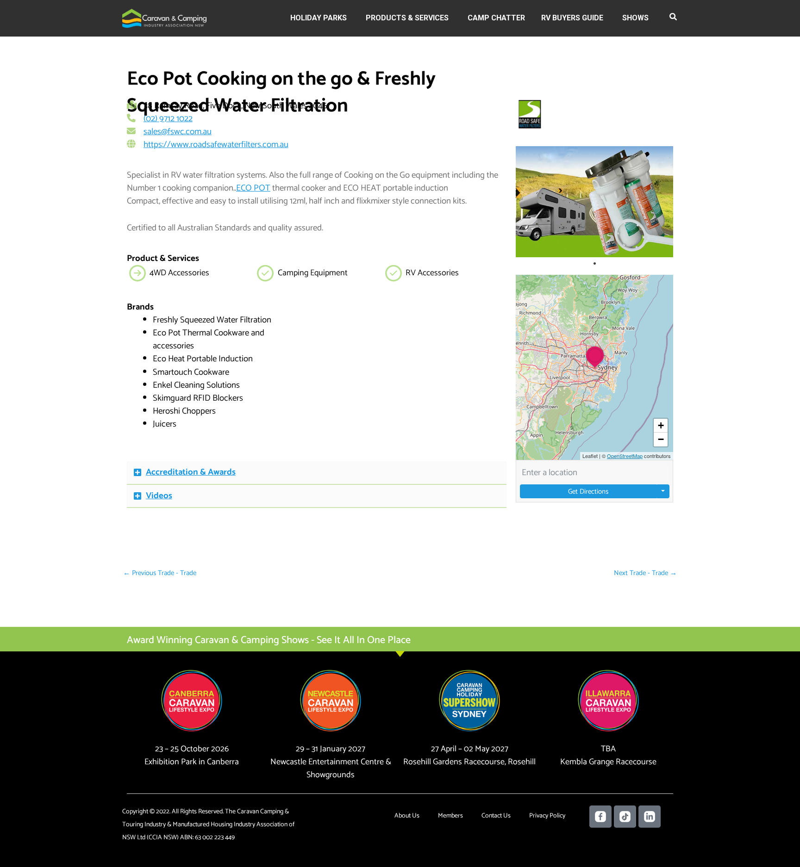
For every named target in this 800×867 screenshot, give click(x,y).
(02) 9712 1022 (168, 118)
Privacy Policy (547, 816)
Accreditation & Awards (191, 472)
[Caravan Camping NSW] (164, 18)
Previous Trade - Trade (159, 573)
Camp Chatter (496, 17)
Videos (159, 496)
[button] (673, 18)
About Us (406, 816)
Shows (635, 17)
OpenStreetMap (625, 455)
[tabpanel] (594, 201)
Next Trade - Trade (645, 573)
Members (450, 816)
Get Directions (588, 491)
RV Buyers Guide (572, 17)
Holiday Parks (318, 17)
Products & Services (407, 17)
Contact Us (496, 816)
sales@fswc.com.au (178, 131)
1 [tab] (594, 263)
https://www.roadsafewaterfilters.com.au (216, 144)
